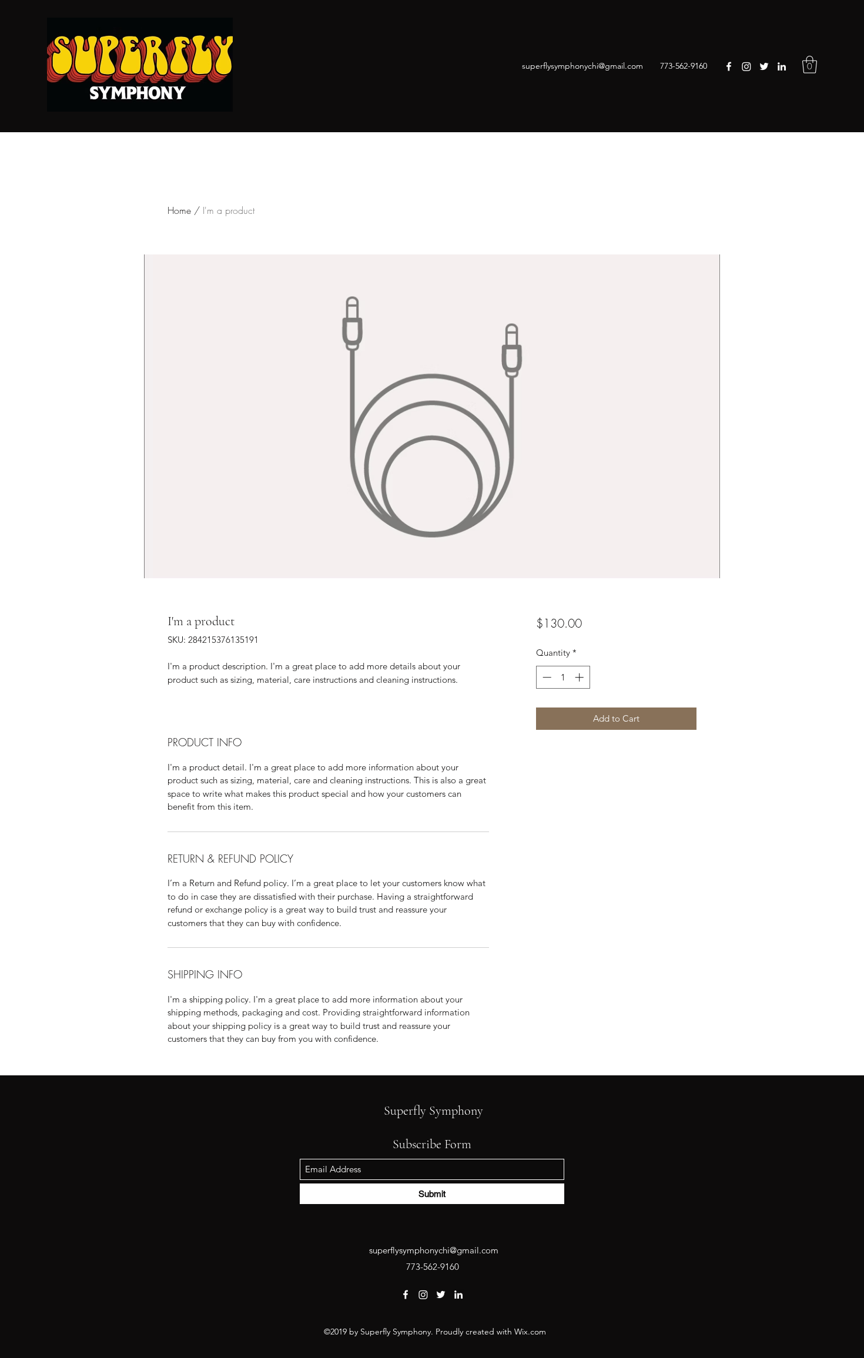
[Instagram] (746, 66)
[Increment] (580, 677)
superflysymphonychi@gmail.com (582, 66)
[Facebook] (729, 66)
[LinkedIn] (782, 66)
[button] (809, 64)
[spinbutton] (562, 677)
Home (179, 210)
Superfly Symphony (433, 1110)
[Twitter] (764, 66)
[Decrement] (546, 677)
